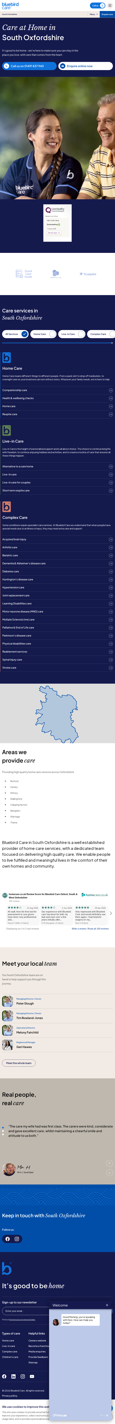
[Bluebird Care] (10, 8)
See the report (52, 233)
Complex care (9, 1351)
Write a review (79, 929)
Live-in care (8, 1345)
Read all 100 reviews (98, 929)
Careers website (37, 1340)
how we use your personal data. (22, 1320)
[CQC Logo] (55, 212)
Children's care (10, 1356)
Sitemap (33, 1362)
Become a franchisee (39, 1345)
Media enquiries (37, 1351)
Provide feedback (38, 1356)
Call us (95, 5)
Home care (8, 1340)
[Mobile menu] (110, 5)
